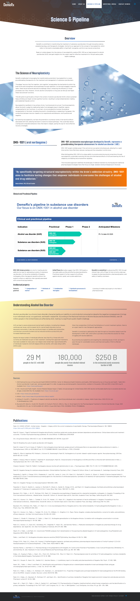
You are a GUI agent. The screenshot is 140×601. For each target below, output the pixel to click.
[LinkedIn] (134, 4)
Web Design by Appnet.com (100, 596)
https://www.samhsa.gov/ (35, 386)
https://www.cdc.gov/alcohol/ (29, 394)
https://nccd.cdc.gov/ (51, 391)
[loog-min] (9, 4)
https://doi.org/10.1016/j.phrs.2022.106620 (26, 428)
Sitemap (121, 596)
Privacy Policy (113, 596)
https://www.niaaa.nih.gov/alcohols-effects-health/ (38, 396)
